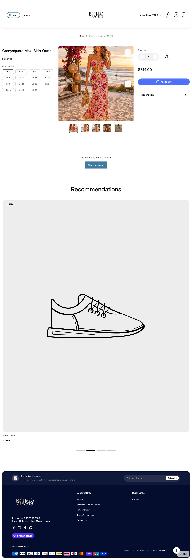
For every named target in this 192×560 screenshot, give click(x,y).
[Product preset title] (96, 316)
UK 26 (8, 90)
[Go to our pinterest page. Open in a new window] (30, 527)
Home (81, 36)
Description (147, 95)
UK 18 (8, 84)
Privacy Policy (83, 510)
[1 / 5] (73, 128)
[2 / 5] (84, 128)
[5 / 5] (118, 128)
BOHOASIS (7, 59)
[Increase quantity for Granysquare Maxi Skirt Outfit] (155, 56)
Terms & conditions (85, 515)
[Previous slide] (64, 84)
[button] (80, 450)
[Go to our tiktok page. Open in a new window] (25, 527)
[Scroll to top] (176, 550)
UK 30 (34, 90)
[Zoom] (128, 52)
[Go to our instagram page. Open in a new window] (19, 527)
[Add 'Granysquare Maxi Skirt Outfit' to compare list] (166, 56)
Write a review (96, 165)
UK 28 (21, 90)
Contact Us (82, 520)
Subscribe (172, 478)
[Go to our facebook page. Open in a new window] (13, 527)
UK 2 (8, 71)
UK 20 (21, 84)
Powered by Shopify (159, 550)
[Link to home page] (24, 502)
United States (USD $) (149, 15)
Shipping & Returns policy (88, 504)
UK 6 (34, 71)
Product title (9, 435)
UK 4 (21, 71)
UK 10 (8, 78)
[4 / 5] (107, 128)
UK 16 (47, 78)
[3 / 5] (96, 128)
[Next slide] (128, 84)
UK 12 (21, 78)
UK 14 (34, 78)
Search (80, 499)
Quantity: (142, 50)
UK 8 (48, 71)
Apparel (135, 499)
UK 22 (34, 84)
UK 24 (47, 84)
